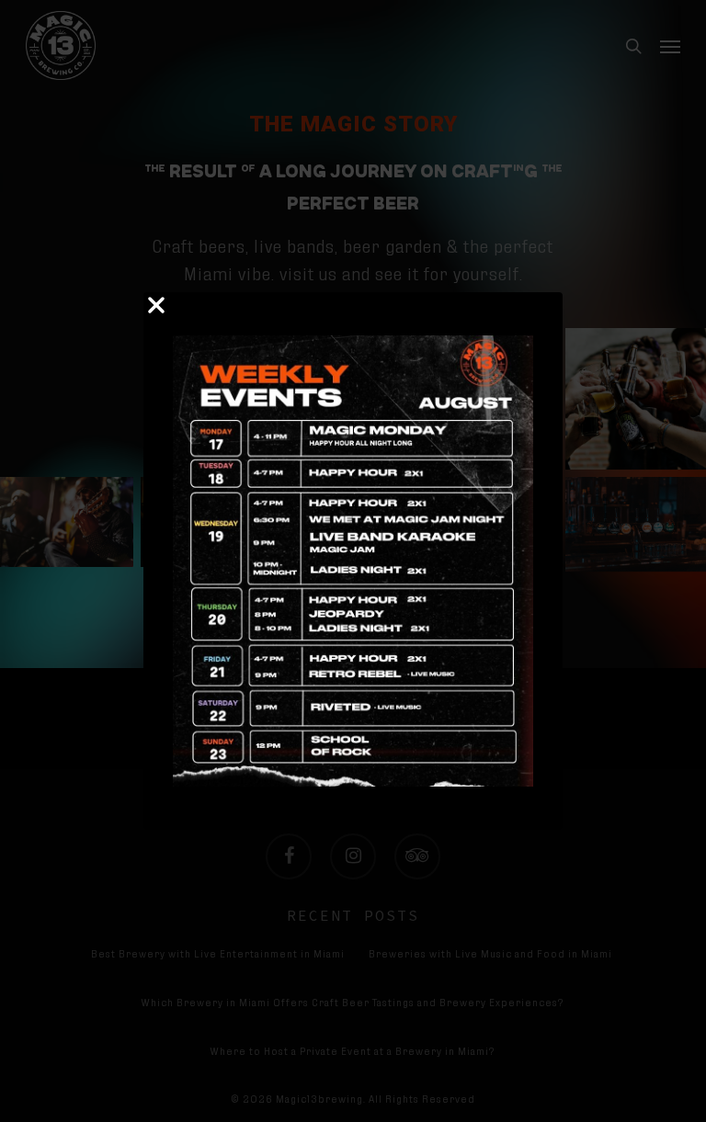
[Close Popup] (156, 306)
